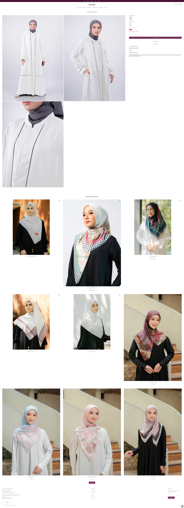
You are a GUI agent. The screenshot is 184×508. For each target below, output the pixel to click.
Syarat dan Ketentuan (94, 490)
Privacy (92, 493)
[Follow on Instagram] (5, 502)
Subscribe (171, 497)
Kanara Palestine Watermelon (31, 256)
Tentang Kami (93, 492)
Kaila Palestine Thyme (152, 476)
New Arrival (79, 7)
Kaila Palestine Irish (31, 476)
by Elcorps (15, 505)
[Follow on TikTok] (10, 502)
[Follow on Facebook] (2, 502)
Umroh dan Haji (94, 7)
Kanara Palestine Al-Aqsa (153, 382)
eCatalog (92, 498)
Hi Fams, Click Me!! (94, 497)
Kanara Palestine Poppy (153, 256)
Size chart (130, 25)
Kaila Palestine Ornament (92, 476)
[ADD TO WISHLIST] (59, 201)
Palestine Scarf (100, 7)
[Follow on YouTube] (7, 502)
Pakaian (105, 7)
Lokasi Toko (93, 495)
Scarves (83, 7)
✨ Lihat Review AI (155, 43)
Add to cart (155, 37)
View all (92, 482)
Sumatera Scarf (88, 7)
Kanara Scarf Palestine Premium (92, 287)
